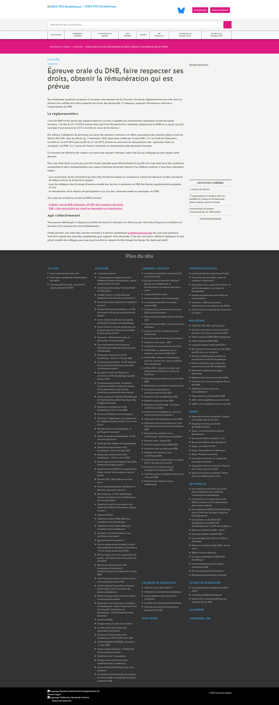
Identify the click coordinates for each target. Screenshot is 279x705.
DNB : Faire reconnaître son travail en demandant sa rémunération (85, 208)
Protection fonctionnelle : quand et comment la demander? (209, 279)
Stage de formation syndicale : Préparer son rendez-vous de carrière (211, 418)
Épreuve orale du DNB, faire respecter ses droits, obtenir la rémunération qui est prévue (117, 472)
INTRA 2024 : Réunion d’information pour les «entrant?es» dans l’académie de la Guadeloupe (163, 361)
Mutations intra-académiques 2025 (161, 396)
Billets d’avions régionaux (204, 552)
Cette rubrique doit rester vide (64, 273)
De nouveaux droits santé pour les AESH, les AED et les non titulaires (211, 351)
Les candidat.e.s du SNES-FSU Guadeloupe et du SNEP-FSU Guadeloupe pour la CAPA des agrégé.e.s (211, 523)
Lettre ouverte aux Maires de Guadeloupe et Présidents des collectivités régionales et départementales (117, 400)
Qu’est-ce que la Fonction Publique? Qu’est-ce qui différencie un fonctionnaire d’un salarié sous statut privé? (162, 285)
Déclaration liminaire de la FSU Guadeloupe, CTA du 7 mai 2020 (112, 409)
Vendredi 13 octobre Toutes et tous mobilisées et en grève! (114, 535)
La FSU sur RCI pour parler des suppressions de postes (111, 629)
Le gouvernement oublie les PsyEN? (209, 345)
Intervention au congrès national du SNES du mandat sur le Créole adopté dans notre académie (209, 502)
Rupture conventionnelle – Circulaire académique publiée (162, 406)
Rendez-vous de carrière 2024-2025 (161, 444)
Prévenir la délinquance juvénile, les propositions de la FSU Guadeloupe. (209, 358)
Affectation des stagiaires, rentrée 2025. (163, 419)
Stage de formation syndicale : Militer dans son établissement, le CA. (210, 475)
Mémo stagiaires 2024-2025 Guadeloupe (211, 337)
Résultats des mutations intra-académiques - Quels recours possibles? (163, 435)
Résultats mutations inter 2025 (159, 400)
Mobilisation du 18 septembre (111, 656)
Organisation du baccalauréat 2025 (208, 396)
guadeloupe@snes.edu (140, 233)
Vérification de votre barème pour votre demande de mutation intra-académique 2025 (163, 426)
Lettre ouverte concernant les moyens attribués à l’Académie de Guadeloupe (115, 321)
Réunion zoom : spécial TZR (157, 440)
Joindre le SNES (105, 619)
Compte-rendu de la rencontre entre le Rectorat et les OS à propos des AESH (210, 331)
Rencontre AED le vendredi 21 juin (208, 438)
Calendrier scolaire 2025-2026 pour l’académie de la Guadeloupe (114, 527)
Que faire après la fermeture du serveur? (163, 338)
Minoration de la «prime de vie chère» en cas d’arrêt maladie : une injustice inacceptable (211, 288)
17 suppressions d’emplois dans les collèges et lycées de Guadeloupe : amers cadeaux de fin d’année (207, 199)
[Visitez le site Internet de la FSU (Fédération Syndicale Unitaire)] (68, 697)
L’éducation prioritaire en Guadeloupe (162, 592)
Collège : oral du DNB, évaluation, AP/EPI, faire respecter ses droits (86, 205)
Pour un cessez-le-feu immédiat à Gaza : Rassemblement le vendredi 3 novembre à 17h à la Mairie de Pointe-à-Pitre (117, 547)
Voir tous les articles (210, 219)
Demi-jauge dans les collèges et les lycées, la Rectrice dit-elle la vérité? (117, 463)
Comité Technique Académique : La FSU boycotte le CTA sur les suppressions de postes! (116, 312)
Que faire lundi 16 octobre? (110, 540)
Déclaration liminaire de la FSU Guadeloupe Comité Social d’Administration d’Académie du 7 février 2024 (117, 570)
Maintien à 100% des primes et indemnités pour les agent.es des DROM (211, 304)
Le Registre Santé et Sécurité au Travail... (211, 273)
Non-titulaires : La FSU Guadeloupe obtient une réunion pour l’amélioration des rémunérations (116, 497)
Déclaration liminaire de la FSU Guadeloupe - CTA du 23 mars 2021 (114, 449)
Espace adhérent (105, 515)
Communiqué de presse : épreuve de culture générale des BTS (67, 286)
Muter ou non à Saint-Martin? (158, 587)
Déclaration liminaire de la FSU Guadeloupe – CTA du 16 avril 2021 (114, 456)
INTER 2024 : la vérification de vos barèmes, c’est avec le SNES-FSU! (160, 352)
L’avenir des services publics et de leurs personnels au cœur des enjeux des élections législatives (115, 589)
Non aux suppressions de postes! (208, 571)
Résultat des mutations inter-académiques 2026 (158, 454)
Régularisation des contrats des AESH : (210, 377)
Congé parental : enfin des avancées (161, 298)
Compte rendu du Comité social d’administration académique (112, 662)
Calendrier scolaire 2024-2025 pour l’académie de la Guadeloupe (114, 520)
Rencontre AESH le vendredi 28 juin (209, 442)
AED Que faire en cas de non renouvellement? (205, 390)
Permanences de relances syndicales (209, 575)
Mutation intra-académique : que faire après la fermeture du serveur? (162, 413)
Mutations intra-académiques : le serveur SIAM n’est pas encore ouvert (163, 461)
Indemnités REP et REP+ (156, 294)
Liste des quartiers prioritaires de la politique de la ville (161, 609)
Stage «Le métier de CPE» (204, 446)
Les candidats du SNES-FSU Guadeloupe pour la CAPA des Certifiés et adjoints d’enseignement (211, 512)
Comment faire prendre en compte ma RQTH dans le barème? (162, 311)
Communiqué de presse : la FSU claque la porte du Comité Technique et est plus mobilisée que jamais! (116, 365)
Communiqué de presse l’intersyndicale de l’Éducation (205, 210)
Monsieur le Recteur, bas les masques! (115, 414)
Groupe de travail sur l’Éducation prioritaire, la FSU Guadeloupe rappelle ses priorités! (116, 376)
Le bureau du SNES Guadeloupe (207, 595)
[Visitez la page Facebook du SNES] (206, 693)
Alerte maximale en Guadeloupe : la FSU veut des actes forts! (116, 438)
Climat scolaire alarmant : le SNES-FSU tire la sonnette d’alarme (115, 651)
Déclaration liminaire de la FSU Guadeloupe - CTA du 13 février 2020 (114, 357)
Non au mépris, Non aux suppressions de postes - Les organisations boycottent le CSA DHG (116, 558)
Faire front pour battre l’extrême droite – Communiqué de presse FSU (117, 580)
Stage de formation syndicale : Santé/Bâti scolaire (206, 425)
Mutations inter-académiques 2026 (161, 448)
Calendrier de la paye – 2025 (157, 342)
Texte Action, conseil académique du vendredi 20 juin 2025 (209, 600)
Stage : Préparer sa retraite (204, 454)
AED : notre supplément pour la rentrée (210, 400)
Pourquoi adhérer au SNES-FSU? (207, 534)
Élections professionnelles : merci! (208, 530)
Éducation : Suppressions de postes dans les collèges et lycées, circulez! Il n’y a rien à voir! (117, 421)
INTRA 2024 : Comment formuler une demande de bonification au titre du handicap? (162, 371)
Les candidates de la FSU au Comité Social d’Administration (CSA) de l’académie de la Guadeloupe (209, 492)
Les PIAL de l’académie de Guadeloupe (162, 603)
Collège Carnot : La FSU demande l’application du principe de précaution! (116, 297)
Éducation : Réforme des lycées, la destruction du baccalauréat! (113, 339)
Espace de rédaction (62, 700)
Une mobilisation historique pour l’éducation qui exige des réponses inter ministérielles (116, 348)
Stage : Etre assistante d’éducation (209, 450)
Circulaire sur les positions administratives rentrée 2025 (158, 391)
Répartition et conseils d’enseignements (164, 385)
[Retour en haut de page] (12, 693)
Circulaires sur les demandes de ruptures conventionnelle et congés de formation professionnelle (116, 677)
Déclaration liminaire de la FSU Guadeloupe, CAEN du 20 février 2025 (115, 636)
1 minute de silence (199, 189)
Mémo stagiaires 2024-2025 (205, 341)
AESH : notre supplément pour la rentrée (211, 404)
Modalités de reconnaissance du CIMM (162, 346)
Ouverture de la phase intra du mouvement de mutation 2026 (158, 469)
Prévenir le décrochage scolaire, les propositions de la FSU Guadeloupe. (209, 365)
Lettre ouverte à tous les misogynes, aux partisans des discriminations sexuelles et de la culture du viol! (116, 330)
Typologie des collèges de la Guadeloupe (116, 443)
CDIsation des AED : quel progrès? (208, 325)
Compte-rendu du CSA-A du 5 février (114, 623)
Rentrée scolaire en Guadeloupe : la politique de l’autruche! (114, 430)
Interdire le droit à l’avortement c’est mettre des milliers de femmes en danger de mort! (116, 507)
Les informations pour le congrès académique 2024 (207, 565)
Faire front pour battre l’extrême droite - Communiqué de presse (116, 598)
